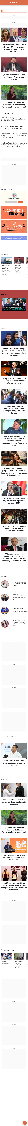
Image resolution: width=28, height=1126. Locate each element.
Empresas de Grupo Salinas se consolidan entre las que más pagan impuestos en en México (6, 271)
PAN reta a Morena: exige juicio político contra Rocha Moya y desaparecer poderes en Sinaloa (14, 351)
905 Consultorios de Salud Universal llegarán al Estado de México (14, 802)
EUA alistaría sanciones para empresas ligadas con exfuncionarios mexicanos (20, 610)
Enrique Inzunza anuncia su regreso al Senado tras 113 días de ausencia (14, 380)
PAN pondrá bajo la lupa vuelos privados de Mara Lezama (19, 583)
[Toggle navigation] (2, 2)
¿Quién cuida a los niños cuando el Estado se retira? (18, 964)
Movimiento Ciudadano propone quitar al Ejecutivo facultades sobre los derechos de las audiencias (14, 471)
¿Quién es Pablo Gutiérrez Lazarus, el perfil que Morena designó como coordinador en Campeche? (14, 145)
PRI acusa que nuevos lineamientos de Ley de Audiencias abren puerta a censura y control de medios (14, 557)
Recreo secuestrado (6, 962)
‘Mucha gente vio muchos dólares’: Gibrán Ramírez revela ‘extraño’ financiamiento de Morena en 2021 (14, 440)
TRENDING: (6, 11)
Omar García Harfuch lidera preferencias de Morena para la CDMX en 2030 (14, 763)
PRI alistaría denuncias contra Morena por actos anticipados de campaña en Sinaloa (19, 623)
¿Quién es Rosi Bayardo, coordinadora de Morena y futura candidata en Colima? (14, 104)
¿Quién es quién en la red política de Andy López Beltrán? (14, 76)
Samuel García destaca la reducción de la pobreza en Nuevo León (13, 127)
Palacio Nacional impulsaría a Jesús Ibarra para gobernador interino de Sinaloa (19, 597)
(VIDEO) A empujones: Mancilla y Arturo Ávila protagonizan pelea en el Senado (14, 409)
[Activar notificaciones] (25, 1123)
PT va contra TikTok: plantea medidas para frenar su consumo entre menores (14, 528)
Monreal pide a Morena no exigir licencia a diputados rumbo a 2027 (14, 500)
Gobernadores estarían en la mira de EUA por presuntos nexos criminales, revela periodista (14, 48)
